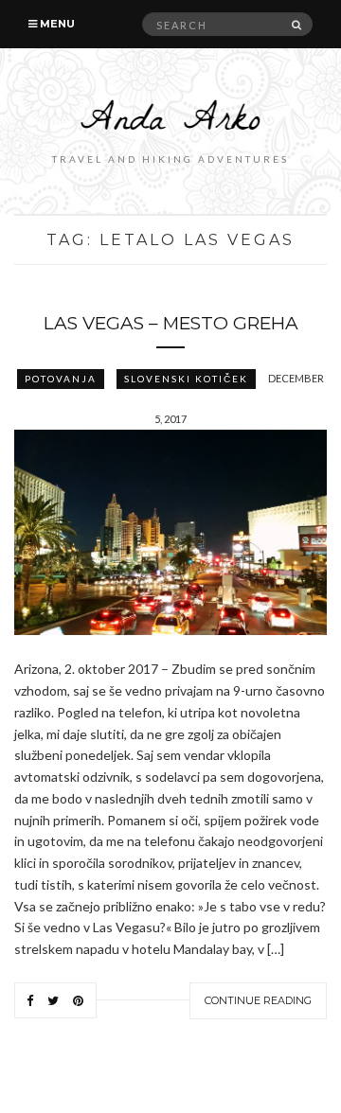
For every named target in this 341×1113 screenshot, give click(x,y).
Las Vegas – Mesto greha (171, 323)
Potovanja (61, 378)
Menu (56, 23)
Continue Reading (258, 1000)
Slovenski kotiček (186, 378)
